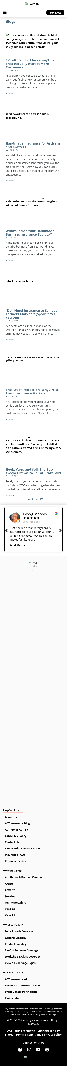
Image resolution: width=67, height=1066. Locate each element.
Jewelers (10, 896)
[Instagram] (29, 1050)
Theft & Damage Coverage (21, 950)
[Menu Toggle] (5, 12)
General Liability (15, 938)
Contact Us (12, 842)
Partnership (12, 998)
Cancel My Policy (15, 836)
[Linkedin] (38, 1050)
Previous (6, 530)
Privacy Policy (53, 1034)
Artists (9, 883)
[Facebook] (20, 1050)
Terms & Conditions (28, 1034)
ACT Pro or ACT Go (16, 829)
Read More (10, 93)
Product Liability (15, 944)
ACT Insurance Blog (17, 823)
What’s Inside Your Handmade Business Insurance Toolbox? (30, 233)
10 (41, 498)
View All (10, 915)
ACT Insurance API (16, 979)
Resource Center (15, 861)
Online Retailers (15, 902)
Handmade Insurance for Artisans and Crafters (33, 145)
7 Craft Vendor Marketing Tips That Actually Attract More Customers (30, 63)
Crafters (10, 890)
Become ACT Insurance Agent (24, 985)
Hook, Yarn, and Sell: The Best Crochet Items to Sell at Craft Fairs (33, 471)
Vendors (10, 909)
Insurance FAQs (15, 855)
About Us (11, 817)
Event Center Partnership (21, 992)
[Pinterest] (47, 1050)
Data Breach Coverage (19, 931)
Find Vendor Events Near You (23, 848)
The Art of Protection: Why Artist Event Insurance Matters (32, 391)
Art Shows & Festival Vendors (24, 877)
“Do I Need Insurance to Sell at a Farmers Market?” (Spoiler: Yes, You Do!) (32, 314)
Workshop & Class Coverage (22, 956)
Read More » (17, 545)
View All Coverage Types (20, 963)
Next (60, 530)
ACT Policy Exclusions (21, 1030)
